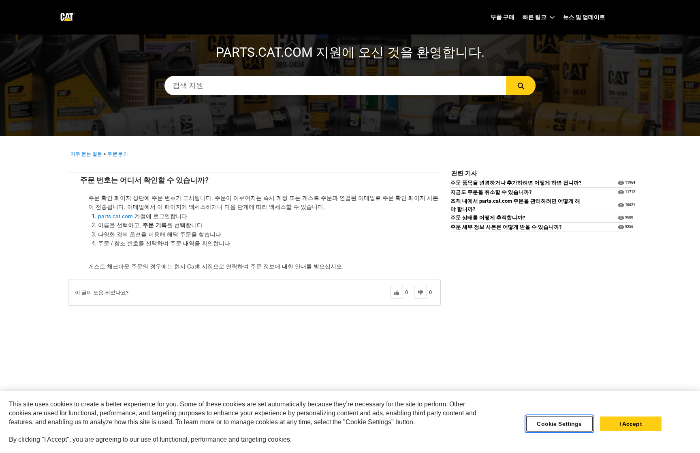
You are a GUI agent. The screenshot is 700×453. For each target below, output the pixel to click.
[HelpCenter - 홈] (67, 17)
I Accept (630, 424)
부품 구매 (502, 17)
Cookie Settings (559, 424)
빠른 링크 (534, 17)
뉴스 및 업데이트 (584, 17)
